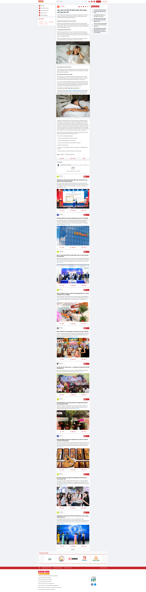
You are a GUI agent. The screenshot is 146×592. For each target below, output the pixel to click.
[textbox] (73, 165)
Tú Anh (60, 435)
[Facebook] (91, 1)
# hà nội (46, 23)
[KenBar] (73, 558)
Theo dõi (87, 176)
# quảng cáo (41, 23)
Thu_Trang (62, 6)
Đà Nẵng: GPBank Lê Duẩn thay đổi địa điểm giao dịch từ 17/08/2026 (72, 218)
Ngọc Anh (61, 214)
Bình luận (60, 162)
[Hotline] (94, 1)
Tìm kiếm (86, 2)
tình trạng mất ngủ (61, 154)
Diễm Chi (60, 176)
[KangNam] (84, 558)
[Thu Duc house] (50, 558)
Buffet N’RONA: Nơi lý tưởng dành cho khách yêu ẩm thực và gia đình (72, 331)
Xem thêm (73, 549)
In (84, 158)
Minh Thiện (61, 251)
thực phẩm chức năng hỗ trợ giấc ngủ (74, 90)
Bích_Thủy (61, 363)
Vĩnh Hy (60, 289)
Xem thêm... (64, 187)
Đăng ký (98, 1)
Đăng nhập (105, 1)
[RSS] (89, 1)
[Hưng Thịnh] (96, 558)
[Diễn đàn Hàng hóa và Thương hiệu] (41, 1)
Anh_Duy (60, 327)
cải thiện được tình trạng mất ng (69, 154)
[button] (83, 210)
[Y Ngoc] (61, 558)
